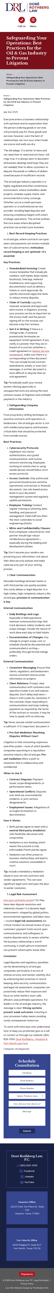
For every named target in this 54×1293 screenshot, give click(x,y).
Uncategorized (22, 1049)
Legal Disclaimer (41, 1280)
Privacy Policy (27, 1283)
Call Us (22, 26)
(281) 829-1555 (28, 1165)
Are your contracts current (19, 900)
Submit (27, 1130)
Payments (27, 1274)
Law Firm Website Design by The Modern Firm (27, 1288)
